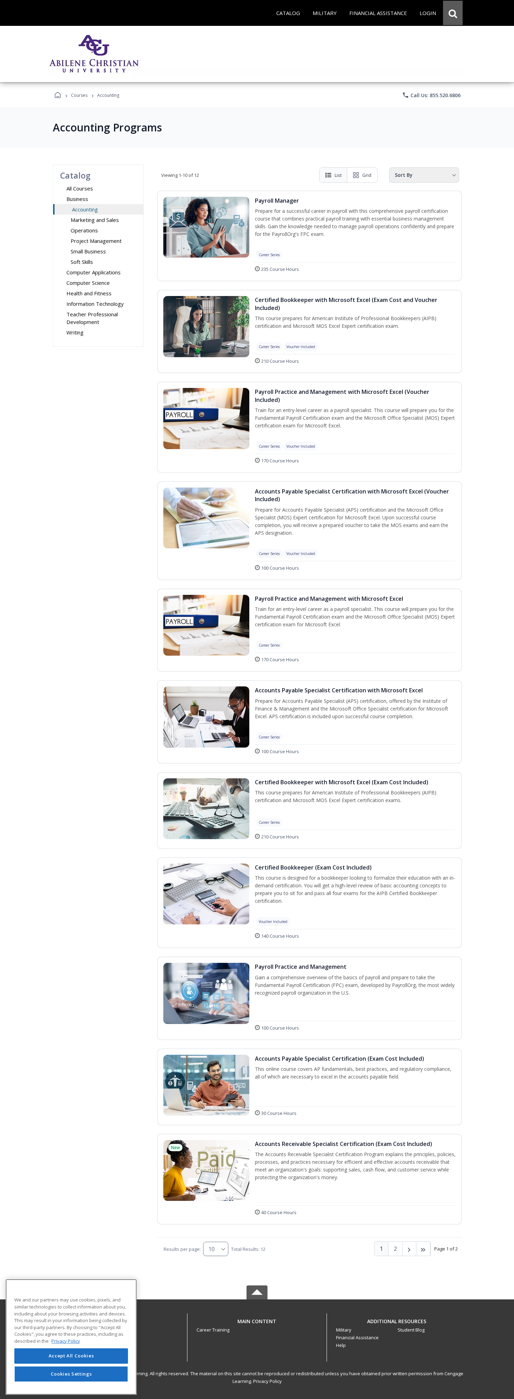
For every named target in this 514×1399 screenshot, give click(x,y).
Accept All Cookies (71, 1356)
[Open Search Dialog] (453, 13)
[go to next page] (409, 1249)
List (338, 175)
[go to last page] (423, 1249)
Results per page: (182, 1249)
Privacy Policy (267, 1381)
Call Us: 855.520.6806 (431, 95)
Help (341, 1345)
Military (343, 1330)
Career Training (213, 1330)
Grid (366, 175)
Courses (79, 95)
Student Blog (411, 1330)
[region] (71, 1337)
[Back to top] (257, 1325)
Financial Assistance (357, 1337)
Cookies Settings (71, 1374)
